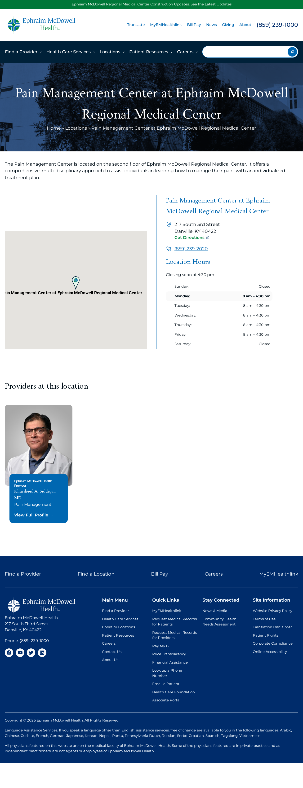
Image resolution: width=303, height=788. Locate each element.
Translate (136, 24)
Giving (228, 24)
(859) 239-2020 (191, 248)
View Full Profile (31, 515)
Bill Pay (194, 24)
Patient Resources (148, 51)
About (245, 24)
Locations (110, 51)
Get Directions (189, 237)
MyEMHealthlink (166, 24)
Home (54, 128)
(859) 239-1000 (277, 24)
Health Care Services (68, 51)
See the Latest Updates (211, 4)
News (211, 24)
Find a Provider (21, 51)
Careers (185, 51)
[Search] (292, 52)
